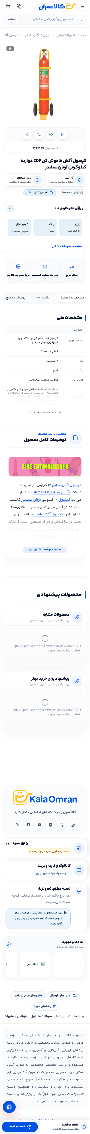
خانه (83, 35)
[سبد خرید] (8, 6)
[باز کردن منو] (82, 6)
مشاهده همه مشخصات (47, 413)
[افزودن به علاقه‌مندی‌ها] (51, 135)
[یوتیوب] (39, 824)
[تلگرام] (50, 824)
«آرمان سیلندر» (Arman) (52, 492)
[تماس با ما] (19, 6)
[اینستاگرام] (72, 824)
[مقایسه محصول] (39, 135)
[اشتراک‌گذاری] (27, 135)
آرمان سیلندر (31, 500)
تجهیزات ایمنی (66, 35)
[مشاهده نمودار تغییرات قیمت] (63, 135)
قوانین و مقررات (15, 1016)
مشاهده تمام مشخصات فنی (65, 246)
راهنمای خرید (42, 1006)
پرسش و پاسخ (15, 297)
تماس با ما (63, 1016)
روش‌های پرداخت (25, 995)
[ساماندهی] (35, 964)
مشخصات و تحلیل (72, 297)
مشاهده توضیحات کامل (48, 550)
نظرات (43, 297)
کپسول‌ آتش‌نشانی (66, 485)
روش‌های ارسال (61, 995)
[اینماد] (68, 964)
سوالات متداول (41, 1016)
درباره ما (80, 1016)
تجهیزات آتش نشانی (37, 35)
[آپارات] (17, 824)
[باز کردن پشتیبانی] (9, 1107)
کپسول (64, 500)
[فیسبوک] (28, 824)
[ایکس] (61, 824)
